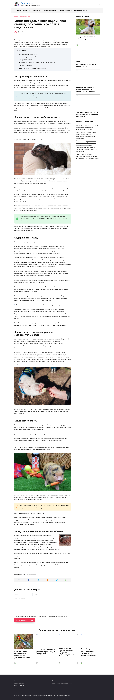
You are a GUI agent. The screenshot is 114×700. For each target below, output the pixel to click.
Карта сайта (55, 681)
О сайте (16, 681)
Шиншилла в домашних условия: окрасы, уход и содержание (87, 149)
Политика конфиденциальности (62, 683)
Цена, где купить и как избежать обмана (32, 68)
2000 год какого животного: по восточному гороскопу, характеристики (87, 64)
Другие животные (49, 10)
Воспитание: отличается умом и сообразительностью (37, 62)
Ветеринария (65, 10)
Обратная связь (19, 685)
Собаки (35, 10)
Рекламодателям (19, 683)
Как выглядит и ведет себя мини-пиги (32, 57)
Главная (18, 10)
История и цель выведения (28, 54)
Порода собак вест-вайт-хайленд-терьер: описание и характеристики (87, 39)
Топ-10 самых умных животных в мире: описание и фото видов (87, 127)
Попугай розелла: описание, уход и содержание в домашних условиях (22, 654)
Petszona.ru (27, 3)
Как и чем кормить (25, 65)
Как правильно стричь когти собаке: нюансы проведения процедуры (87, 114)
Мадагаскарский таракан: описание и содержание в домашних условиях (66, 652)
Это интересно (79, 10)
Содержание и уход (25, 60)
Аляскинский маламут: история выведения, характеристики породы (85, 89)
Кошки (25, 10)
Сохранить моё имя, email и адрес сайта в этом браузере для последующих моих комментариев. (41, 616)
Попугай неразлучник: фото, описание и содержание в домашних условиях (87, 156)
